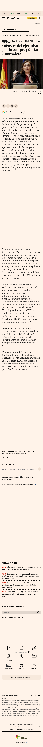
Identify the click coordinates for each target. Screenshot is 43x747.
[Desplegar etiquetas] (39, 469)
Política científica (28, 469)
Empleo (12, 35)
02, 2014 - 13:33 (24, 100)
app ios (21, 668)
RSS (15, 729)
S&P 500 (20, 13)
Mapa (11, 729)
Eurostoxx (12, 617)
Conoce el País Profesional (21, 677)
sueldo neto (34, 651)
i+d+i (19, 469)
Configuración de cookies (10, 727)
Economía (9, 29)
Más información (7, 479)
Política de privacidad (24, 727)
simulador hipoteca (21, 651)
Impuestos (20, 35)
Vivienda (5, 35)
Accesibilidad (36, 727)
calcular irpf (9, 651)
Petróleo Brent (37, 13)
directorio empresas (34, 659)
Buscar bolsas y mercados (13, 606)
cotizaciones (9, 668)
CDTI (4, 469)
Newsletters (20, 729)
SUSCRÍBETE (32, 18)
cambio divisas (21, 659)
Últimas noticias (9, 563)
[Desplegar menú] (4, 18)
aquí (35, 484)
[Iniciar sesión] (39, 18)
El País (38, 23)
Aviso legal (19, 724)
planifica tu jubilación (8, 659)
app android (34, 668)
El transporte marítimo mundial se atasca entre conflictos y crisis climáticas (21, 568)
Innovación (11, 469)
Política (28, 35)
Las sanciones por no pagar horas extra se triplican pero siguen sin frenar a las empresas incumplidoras (21, 576)
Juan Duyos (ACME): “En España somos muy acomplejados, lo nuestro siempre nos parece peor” (20, 594)
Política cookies (27, 724)
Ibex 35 (5, 13)
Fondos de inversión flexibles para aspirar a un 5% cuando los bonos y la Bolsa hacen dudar (19, 585)
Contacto (12, 724)
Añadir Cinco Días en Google (14, 112)
